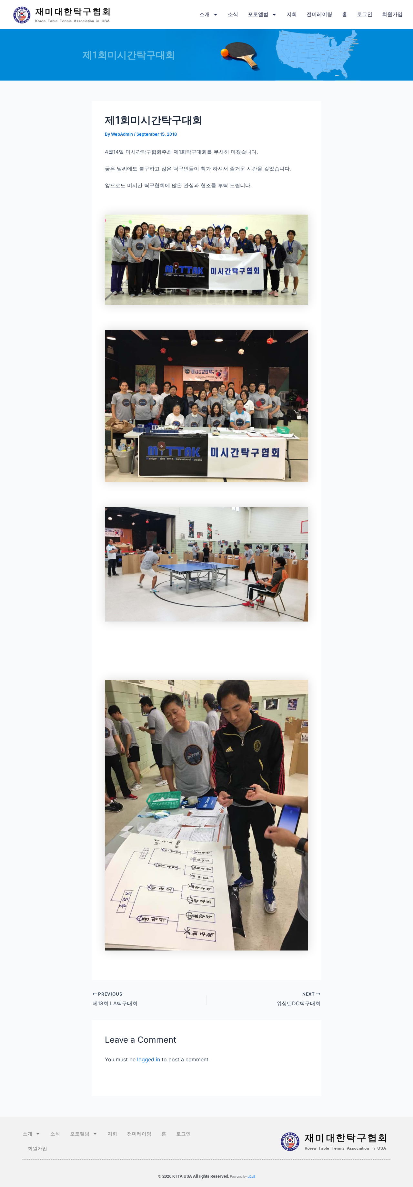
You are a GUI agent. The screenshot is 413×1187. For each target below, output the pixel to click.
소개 (204, 14)
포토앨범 (258, 14)
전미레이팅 (319, 14)
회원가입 (392, 14)
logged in (148, 1059)
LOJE (251, 1176)
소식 (233, 14)
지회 (292, 14)
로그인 (364, 14)
